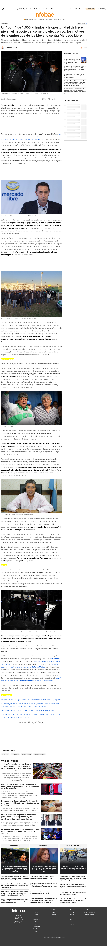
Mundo (72, 9)
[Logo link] (44, 14)
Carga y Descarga (26, 754)
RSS (36, 931)
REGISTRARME (90, 8)
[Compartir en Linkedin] (52, 99)
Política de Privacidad (89, 914)
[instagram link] (22, 918)
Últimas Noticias (79, 9)
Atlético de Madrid (49, 19)
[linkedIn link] (22, 922)
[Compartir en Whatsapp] (42, 99)
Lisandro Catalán (33, 19)
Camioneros (5, 754)
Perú (58, 9)
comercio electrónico (39, 754)
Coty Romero (41, 19)
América (36, 912)
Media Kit (72, 924)
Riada (55, 19)
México (53, 9)
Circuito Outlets (61, 19)
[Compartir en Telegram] (55, 99)
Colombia (41, 9)
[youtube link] (15, 922)
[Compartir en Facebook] (45, 99)
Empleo (54, 914)
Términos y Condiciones (89, 912)
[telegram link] (18, 922)
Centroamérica (64, 9)
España (48, 9)
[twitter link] (18, 918)
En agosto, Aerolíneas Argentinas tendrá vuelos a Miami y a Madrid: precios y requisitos (31, 700)
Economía (4, 23)
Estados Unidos (34, 9)
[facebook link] (15, 918)
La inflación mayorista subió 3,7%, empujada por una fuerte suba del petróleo (27, 710)
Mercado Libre (15, 754)
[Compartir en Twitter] (49, 99)
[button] (2, 9)
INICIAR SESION (101, 8)
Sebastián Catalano (12, 47)
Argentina (25, 9)
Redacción (54, 912)
